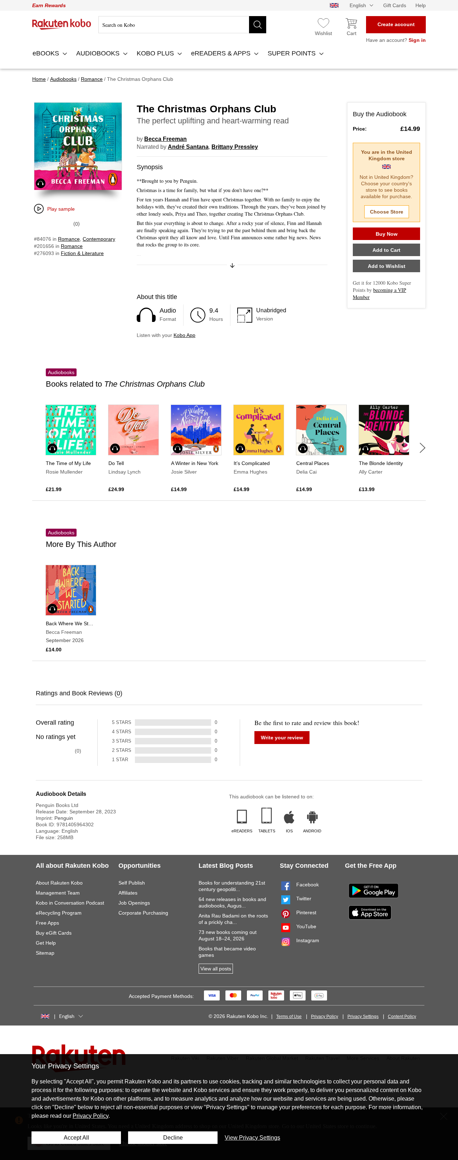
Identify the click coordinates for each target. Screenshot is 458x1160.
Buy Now (387, 234)
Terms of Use (289, 1016)
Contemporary (99, 239)
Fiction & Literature (82, 253)
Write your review (282, 737)
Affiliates (127, 893)
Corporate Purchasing (143, 913)
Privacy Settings (363, 1016)
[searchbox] (182, 24)
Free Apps (47, 923)
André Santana (188, 147)
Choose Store (386, 212)
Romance (69, 239)
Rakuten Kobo (61, 24)
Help (420, 5)
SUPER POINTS (292, 53)
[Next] (422, 447)
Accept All (76, 1138)
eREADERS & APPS (221, 53)
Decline (173, 1138)
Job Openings (134, 903)
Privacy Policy (324, 1016)
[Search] (257, 24)
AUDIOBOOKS (98, 53)
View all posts (215, 968)
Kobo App (184, 335)
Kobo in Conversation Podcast (70, 903)
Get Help (46, 943)
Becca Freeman (165, 139)
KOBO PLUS (156, 53)
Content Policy (402, 1016)
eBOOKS (47, 53)
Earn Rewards (49, 5)
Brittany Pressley (234, 147)
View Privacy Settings (252, 1138)
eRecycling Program (59, 913)
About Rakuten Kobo (59, 883)
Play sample (61, 209)
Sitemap (45, 953)
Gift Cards (394, 5)
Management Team (58, 893)
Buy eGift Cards (54, 933)
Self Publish (131, 883)
